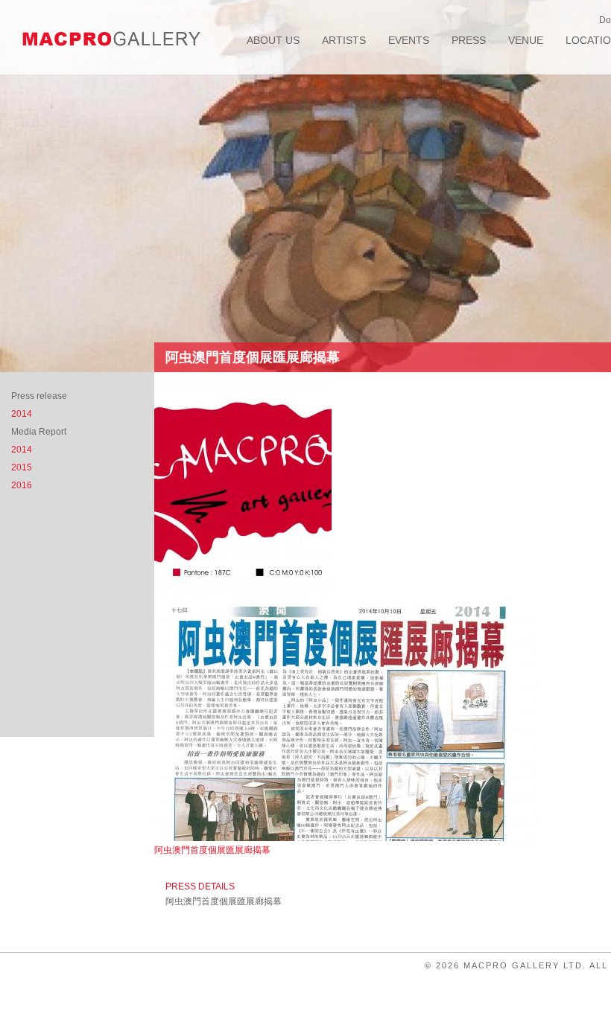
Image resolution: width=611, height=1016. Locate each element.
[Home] (111, 38)
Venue (525, 40)
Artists (344, 40)
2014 (21, 414)
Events (408, 40)
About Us (273, 40)
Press (469, 40)
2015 (21, 467)
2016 (21, 485)
